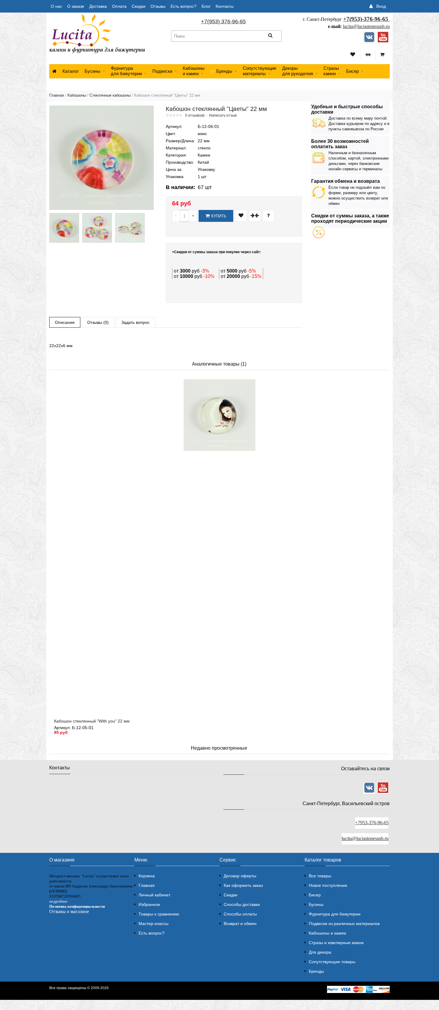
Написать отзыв (223, 115)
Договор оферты (240, 875)
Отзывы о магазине (69, 911)
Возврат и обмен (240, 923)
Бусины (92, 71)
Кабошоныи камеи (194, 71)
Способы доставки (242, 904)
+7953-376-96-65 (372, 822)
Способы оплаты (240, 914)
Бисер (352, 71)
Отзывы (158, 6)
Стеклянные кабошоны (110, 95)
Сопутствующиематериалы (259, 71)
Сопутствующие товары (332, 961)
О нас (56, 6)
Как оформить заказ (243, 885)
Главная (56, 95)
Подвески (162, 71)
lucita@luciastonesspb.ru (366, 26)
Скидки (138, 6)
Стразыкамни (331, 71)
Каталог (70, 71)
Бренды (316, 971)
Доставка (98, 6)
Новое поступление (328, 885)
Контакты (225, 6)
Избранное (149, 904)
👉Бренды (221, 71)
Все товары (320, 875)
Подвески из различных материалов (344, 923)
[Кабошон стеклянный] (101, 158)
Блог (206, 6)
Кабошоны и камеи (327, 933)
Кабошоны (76, 95)
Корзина (147, 875)
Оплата (119, 6)
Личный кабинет (154, 895)
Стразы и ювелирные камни (336, 942)
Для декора (320, 952)
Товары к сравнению (159, 914)
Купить (218, 216)
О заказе (75, 6)
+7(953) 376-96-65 (223, 21)
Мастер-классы (153, 923)
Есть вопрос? (184, 6)
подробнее (58, 901)
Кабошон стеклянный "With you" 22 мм (92, 721)
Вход (381, 6)
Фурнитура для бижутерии (126, 71)
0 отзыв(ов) (195, 115)
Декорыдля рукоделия (297, 71)
